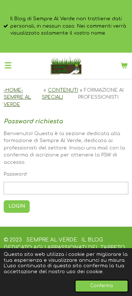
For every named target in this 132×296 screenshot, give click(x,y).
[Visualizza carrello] (124, 65)
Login (16, 206)
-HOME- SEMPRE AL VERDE (17, 97)
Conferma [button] (101, 285)
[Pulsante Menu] (8, 65)
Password (15, 174)
